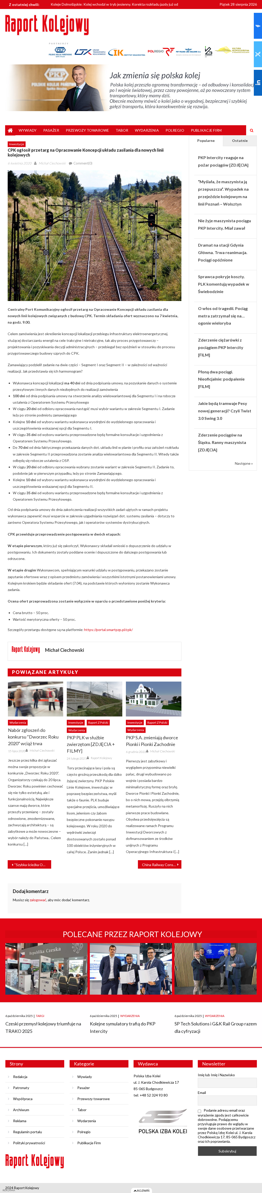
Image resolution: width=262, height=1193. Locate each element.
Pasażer (51, 130)
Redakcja (20, 1076)
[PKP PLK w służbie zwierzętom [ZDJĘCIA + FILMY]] (94, 699)
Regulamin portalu (27, 1132)
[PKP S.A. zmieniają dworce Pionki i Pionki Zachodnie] (153, 699)
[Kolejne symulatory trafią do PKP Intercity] (131, 973)
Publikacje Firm (206, 130)
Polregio (175, 130)
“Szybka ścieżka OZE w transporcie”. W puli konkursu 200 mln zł (32, 864)
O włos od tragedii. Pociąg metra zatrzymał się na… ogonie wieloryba (223, 316)
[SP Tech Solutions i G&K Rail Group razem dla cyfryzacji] (215, 973)
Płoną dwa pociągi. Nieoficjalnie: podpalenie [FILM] (221, 379)
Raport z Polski (98, 722)
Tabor (122, 130)
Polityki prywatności (29, 1143)
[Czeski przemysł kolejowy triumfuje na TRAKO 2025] (46, 973)
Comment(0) (82, 163)
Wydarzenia (147, 130)
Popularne (206, 140)
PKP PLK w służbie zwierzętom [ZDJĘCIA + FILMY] (91, 744)
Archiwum (21, 1110)
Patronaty (21, 1087)
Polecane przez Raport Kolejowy (132, 934)
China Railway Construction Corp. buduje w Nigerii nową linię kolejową (161, 864)
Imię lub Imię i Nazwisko (216, 1075)
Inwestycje (16, 144)
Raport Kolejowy (101, 758)
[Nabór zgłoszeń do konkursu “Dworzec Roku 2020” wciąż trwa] (35, 699)
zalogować (38, 900)
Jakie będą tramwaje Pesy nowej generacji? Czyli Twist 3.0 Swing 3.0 (224, 411)
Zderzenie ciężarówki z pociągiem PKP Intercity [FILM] (220, 347)
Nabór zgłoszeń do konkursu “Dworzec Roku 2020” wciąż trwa (33, 736)
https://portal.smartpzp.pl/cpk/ (108, 629)
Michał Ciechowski (52, 163)
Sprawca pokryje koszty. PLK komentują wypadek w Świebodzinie (223, 284)
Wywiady (28, 130)
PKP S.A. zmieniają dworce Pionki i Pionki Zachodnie (152, 741)
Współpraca (22, 1099)
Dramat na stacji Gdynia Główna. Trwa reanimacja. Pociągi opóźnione (222, 252)
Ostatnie (240, 140)
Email (202, 1092)
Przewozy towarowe (87, 130)
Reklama (19, 1121)
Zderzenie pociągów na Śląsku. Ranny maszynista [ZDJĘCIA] (222, 442)
